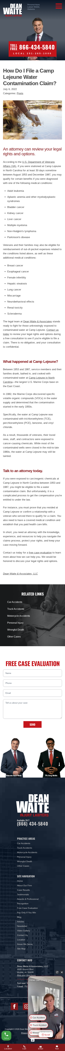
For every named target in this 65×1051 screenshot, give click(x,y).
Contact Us (22, 935)
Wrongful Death (15, 629)
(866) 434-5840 (32, 823)
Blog (19, 917)
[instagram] (26, 1006)
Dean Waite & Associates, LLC (20, 573)
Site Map (21, 948)
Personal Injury (15, 623)
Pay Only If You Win (26, 912)
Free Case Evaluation (27, 908)
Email (40, 1049)
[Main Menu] (59, 6)
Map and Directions (26, 975)
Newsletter (22, 926)
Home (20, 881)
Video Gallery (23, 930)
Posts (20, 93)
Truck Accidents (15, 609)
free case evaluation (40, 552)
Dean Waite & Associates (37, 321)
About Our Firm (24, 885)
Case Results (23, 890)
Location (21, 939)
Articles (20, 921)
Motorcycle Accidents (18, 616)
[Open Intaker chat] (32, 1040)
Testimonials (23, 894)
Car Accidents (14, 602)
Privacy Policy (27, 1033)
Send (32, 724)
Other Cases (14, 636)
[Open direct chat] (57, 972)
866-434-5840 (37, 47)
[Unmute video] (46, 1002)
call (24, 1049)
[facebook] (14, 1006)
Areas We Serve (25, 944)
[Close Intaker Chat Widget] (62, 972)
